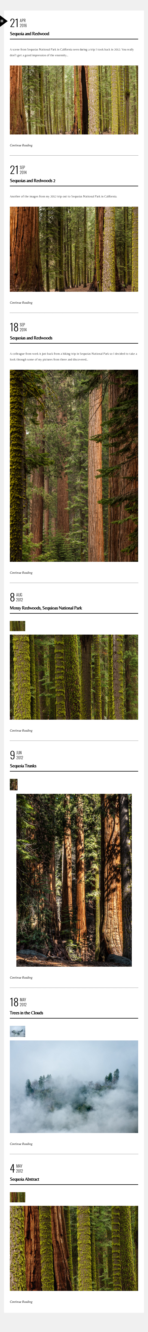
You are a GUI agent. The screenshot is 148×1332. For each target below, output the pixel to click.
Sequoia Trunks (23, 765)
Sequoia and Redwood (29, 33)
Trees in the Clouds (26, 1012)
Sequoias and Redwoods (31, 337)
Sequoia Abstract (24, 1179)
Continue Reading (21, 145)
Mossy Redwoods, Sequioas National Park (46, 607)
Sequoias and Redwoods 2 (32, 180)
